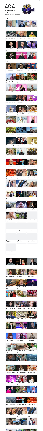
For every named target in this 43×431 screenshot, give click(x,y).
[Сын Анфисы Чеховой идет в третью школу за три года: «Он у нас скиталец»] (11, 89)
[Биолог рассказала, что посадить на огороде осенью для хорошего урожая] (21, 217)
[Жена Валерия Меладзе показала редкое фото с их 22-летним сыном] (32, 57)
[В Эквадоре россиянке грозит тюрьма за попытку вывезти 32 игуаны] (11, 423)
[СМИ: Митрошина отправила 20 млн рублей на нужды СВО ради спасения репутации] (21, 423)
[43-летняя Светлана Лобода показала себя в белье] (21, 78)
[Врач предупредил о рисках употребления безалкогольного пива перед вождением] (32, 110)
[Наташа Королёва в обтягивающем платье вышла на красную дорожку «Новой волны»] (11, 327)
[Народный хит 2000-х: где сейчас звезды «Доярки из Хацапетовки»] (32, 238)
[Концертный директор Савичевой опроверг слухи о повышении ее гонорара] (11, 391)
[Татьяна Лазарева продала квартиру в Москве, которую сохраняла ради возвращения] (11, 46)
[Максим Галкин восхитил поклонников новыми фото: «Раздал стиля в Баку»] (32, 402)
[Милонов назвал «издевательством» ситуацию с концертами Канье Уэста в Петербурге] (21, 36)
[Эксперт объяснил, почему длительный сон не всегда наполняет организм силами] (11, 270)
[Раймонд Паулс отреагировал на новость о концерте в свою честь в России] (11, 25)
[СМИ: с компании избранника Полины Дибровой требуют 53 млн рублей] (21, 110)
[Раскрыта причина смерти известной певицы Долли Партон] (21, 164)
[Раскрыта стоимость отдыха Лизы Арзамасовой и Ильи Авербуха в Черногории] (21, 174)
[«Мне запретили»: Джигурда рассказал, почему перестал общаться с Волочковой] (32, 164)
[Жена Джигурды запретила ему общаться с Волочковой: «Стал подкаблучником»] (32, 327)
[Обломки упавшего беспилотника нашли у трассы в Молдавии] (21, 370)
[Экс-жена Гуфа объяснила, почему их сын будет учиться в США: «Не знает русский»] (11, 281)
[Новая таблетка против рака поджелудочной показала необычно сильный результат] (21, 281)
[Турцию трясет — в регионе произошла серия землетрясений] (21, 132)
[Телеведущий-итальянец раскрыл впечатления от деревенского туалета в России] (11, 249)
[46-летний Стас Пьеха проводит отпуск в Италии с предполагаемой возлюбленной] (32, 142)
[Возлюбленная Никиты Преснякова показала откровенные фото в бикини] (32, 132)
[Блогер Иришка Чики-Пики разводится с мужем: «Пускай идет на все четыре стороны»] (32, 174)
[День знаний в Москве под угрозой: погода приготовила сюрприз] (11, 57)
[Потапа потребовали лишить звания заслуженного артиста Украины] (11, 370)
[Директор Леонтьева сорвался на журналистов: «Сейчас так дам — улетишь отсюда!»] (11, 292)
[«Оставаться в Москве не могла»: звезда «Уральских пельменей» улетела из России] (32, 68)
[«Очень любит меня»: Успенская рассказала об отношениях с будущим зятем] (32, 228)
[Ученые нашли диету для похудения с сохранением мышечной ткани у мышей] (32, 423)
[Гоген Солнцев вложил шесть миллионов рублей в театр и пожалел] (32, 370)
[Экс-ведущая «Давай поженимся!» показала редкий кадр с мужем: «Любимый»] (21, 316)
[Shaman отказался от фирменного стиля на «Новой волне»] (32, 338)
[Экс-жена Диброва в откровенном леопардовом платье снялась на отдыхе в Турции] (32, 89)
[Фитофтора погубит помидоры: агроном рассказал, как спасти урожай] (11, 174)
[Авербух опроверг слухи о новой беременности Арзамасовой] (11, 185)
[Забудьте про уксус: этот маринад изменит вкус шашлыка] (11, 338)
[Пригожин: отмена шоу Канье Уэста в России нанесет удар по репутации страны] (21, 196)
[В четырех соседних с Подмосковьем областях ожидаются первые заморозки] (32, 153)
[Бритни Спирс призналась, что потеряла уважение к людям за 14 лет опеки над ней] (21, 302)
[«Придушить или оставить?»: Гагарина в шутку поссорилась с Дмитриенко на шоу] (21, 380)
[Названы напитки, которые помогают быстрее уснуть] (11, 402)
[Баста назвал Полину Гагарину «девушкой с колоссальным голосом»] (21, 206)
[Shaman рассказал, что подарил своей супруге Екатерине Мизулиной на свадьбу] (32, 46)
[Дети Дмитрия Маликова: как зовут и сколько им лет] (21, 327)
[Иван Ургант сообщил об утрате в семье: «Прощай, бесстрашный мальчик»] (21, 25)
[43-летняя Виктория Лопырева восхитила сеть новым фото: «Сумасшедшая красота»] (32, 206)
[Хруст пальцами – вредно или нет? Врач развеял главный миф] (11, 217)
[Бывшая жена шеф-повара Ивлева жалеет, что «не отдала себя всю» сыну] (32, 316)
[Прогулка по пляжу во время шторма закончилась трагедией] (11, 100)
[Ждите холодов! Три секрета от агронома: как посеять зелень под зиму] (11, 132)
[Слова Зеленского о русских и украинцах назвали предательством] (11, 316)
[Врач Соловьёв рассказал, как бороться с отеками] (21, 238)
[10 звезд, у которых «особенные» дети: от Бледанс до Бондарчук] (32, 196)
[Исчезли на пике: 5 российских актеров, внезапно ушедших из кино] (11, 412)
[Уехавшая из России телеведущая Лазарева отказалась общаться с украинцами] (21, 121)
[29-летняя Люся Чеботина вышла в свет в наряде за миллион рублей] (32, 100)
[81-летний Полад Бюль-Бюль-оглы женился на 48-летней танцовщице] (21, 46)
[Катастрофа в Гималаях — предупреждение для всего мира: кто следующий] (11, 36)
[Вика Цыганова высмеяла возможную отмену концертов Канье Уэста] (11, 110)
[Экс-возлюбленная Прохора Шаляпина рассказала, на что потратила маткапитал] (32, 36)
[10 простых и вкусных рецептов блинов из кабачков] (21, 348)
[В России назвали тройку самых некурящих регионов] (11, 238)
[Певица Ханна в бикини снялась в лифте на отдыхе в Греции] (32, 281)
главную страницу (12, 15)
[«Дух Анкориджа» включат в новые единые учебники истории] (21, 142)
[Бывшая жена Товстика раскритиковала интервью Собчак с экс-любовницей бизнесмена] (11, 68)
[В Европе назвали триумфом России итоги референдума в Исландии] (21, 359)
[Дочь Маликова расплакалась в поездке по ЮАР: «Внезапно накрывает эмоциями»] (21, 402)
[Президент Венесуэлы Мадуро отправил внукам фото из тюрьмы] (32, 391)
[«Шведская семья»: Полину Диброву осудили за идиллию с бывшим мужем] (11, 348)
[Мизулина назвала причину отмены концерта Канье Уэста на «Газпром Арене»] (32, 121)
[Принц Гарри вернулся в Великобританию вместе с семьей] (11, 196)
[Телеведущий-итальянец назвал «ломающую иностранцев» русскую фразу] (11, 260)
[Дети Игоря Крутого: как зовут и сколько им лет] (21, 338)
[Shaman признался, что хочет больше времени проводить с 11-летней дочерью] (32, 25)
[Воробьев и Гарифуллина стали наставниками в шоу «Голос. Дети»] (11, 228)
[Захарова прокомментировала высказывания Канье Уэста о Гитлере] (32, 359)
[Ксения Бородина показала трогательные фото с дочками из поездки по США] (32, 270)
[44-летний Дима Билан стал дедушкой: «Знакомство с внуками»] (21, 68)
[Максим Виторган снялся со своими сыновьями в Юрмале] (21, 153)
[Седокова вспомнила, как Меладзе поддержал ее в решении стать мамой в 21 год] (32, 260)
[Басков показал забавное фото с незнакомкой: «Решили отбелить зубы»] (21, 249)
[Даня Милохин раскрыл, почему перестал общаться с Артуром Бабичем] (11, 380)
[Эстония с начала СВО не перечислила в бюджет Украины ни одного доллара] (21, 185)
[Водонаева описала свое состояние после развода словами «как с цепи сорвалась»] (32, 249)
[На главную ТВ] (2, 1)
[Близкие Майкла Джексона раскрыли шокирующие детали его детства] (21, 292)
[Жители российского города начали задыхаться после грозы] (11, 142)
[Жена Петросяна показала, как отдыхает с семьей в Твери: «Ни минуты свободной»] (32, 78)
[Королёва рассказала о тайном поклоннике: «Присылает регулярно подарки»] (21, 89)
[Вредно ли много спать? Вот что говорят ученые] (11, 302)
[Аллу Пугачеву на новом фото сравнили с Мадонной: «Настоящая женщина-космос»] (11, 153)
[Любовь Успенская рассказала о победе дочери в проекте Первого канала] (32, 217)
